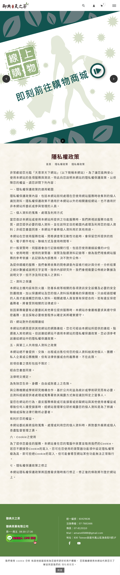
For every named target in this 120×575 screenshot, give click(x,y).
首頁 (48, 164)
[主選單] (114, 5)
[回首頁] (15, 5)
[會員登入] (94, 5)
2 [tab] (62, 141)
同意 (60, 570)
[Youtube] (79, 543)
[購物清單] (102, 5)
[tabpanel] (60, 77)
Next (113, 78)
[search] (83, 6)
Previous (6, 78)
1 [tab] (57, 141)
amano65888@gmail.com (88, 533)
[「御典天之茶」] (69, 543)
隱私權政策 (68, 564)
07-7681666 (85, 523)
